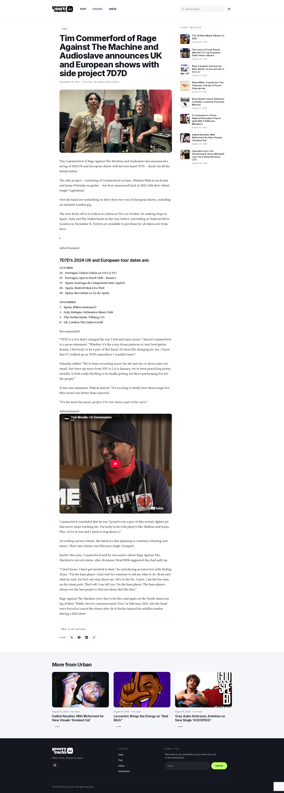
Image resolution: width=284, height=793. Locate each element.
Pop (83, 8)
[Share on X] (72, 637)
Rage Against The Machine (106, 161)
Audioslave (137, 161)
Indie (113, 8)
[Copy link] (94, 637)
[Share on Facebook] (79, 637)
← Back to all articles (72, 629)
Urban (97, 8)
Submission (124, 771)
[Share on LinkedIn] (86, 637)
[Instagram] (229, 9)
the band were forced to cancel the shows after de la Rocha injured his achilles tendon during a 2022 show (113, 609)
